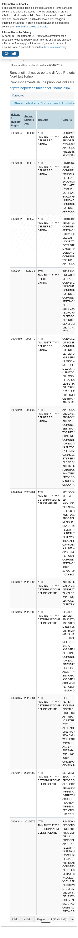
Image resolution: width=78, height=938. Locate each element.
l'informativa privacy (55, 47)
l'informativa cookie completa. (31, 26)
